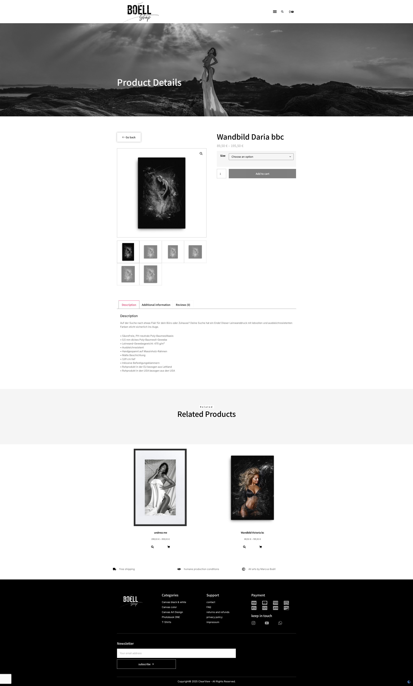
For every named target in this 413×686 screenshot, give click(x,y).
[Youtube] (267, 623)
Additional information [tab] (156, 305)
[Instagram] (253, 623)
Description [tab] (129, 305)
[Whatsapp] (280, 623)
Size (222, 155)
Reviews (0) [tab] (183, 305)
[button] (275, 12)
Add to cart (262, 174)
